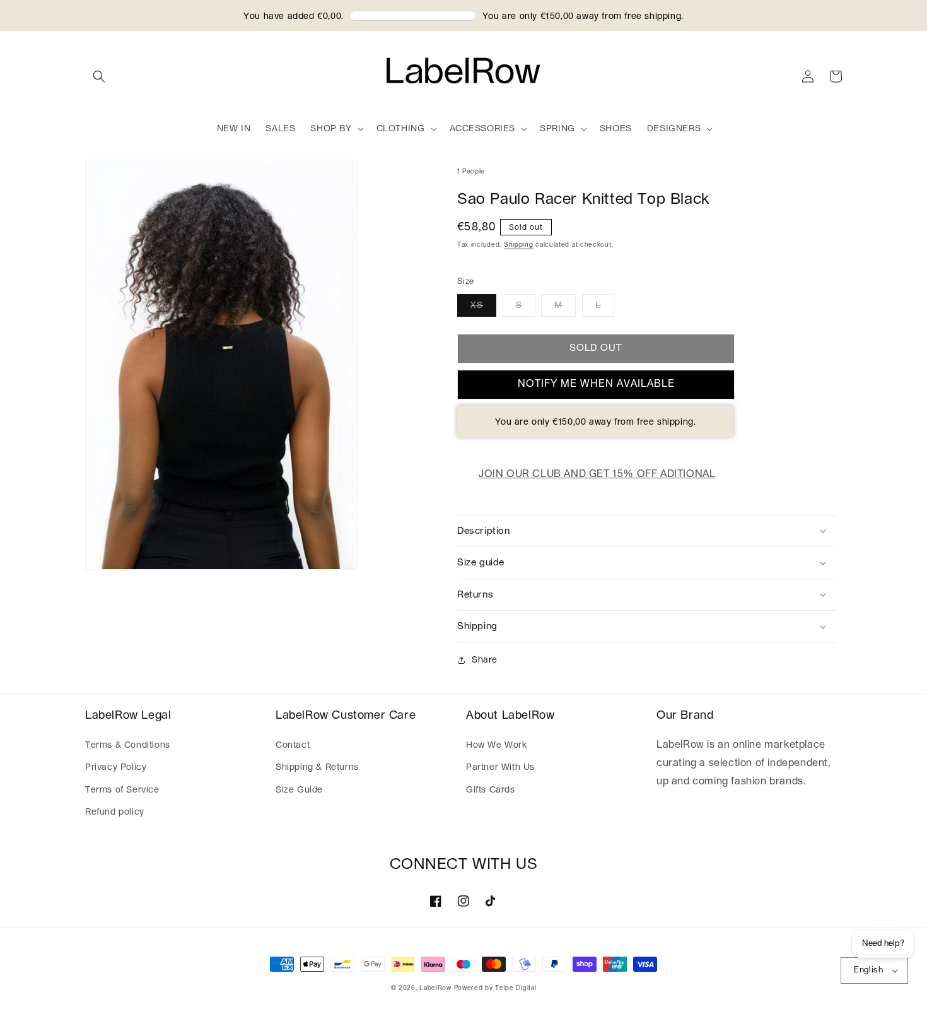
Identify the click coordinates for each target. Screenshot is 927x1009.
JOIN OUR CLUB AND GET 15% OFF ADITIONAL (597, 474)
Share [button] (485, 660)
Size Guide (299, 790)
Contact (293, 745)
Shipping (518, 245)
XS (476, 305)
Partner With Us (500, 767)
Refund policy (114, 812)
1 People (471, 171)
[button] (99, 76)
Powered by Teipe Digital (495, 988)
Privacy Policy (115, 767)
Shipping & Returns (317, 767)
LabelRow (435, 988)
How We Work (496, 745)
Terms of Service (122, 790)
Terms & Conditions (127, 745)
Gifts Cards (490, 790)
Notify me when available (596, 384)
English (868, 970)
